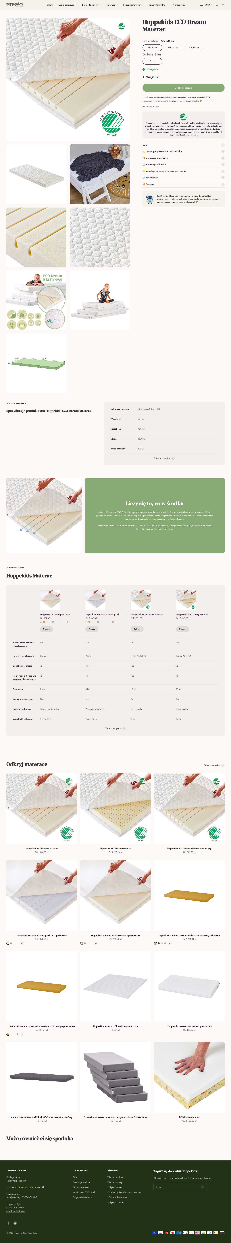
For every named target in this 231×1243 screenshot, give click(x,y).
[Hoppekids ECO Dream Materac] (148, 600)
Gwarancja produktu (81, 1182)
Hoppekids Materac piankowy (55, 614)
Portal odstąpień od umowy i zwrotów (124, 1192)
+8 (22, 943)
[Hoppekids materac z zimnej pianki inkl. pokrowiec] (102, 600)
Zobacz (46, 629)
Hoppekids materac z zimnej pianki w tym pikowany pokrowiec (189, 935)
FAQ (75, 1177)
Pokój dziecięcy (90, 4)
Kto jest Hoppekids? (82, 1187)
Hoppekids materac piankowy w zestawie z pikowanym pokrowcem (42, 1026)
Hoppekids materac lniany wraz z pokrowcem (189, 1026)
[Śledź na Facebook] (8, 1223)
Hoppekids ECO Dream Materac (147, 614)
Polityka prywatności (116, 1202)
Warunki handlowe (115, 1177)
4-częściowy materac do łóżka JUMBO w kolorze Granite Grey (41, 1117)
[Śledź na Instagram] (15, 1223)
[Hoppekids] (15, 4)
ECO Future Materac (189, 1117)
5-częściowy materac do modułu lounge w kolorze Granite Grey (115, 1117)
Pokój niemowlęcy (132, 4)
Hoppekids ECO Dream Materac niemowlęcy (189, 848)
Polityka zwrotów (114, 1187)
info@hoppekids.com (15, 1211)
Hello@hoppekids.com (16, 1180)
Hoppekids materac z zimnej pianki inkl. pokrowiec (42, 935)
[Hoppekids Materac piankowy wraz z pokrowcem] (57, 600)
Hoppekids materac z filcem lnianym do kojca (115, 1026)
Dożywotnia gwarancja (82, 1197)
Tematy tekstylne (157, 4)
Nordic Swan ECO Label (84, 1192)
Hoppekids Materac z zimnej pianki (102, 614)
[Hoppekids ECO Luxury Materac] (193, 600)
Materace (110, 4)
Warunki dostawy (114, 1182)
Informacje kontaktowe (117, 1197)
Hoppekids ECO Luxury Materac (192, 614)
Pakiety (49, 4)
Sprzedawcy (179, 4)
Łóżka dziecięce (66, 4)
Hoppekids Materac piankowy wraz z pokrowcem (115, 935)
